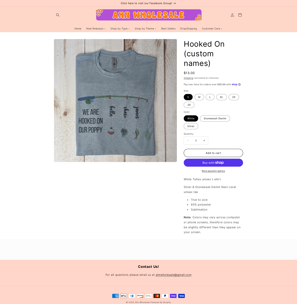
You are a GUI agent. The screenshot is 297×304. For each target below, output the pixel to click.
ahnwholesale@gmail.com (173, 274)
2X (233, 97)
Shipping (188, 78)
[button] (58, 15)
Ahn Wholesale (142, 302)
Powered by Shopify (161, 302)
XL (221, 97)
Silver (191, 125)
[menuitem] (78, 28)
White (191, 118)
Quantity (188, 133)
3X (189, 104)
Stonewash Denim (215, 118)
